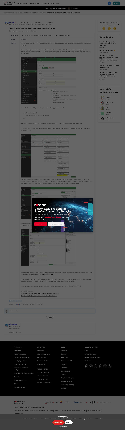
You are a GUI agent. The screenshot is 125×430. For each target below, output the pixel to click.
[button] (62, 426)
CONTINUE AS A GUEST (56, 224)
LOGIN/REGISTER (41, 224)
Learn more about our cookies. (94, 419)
